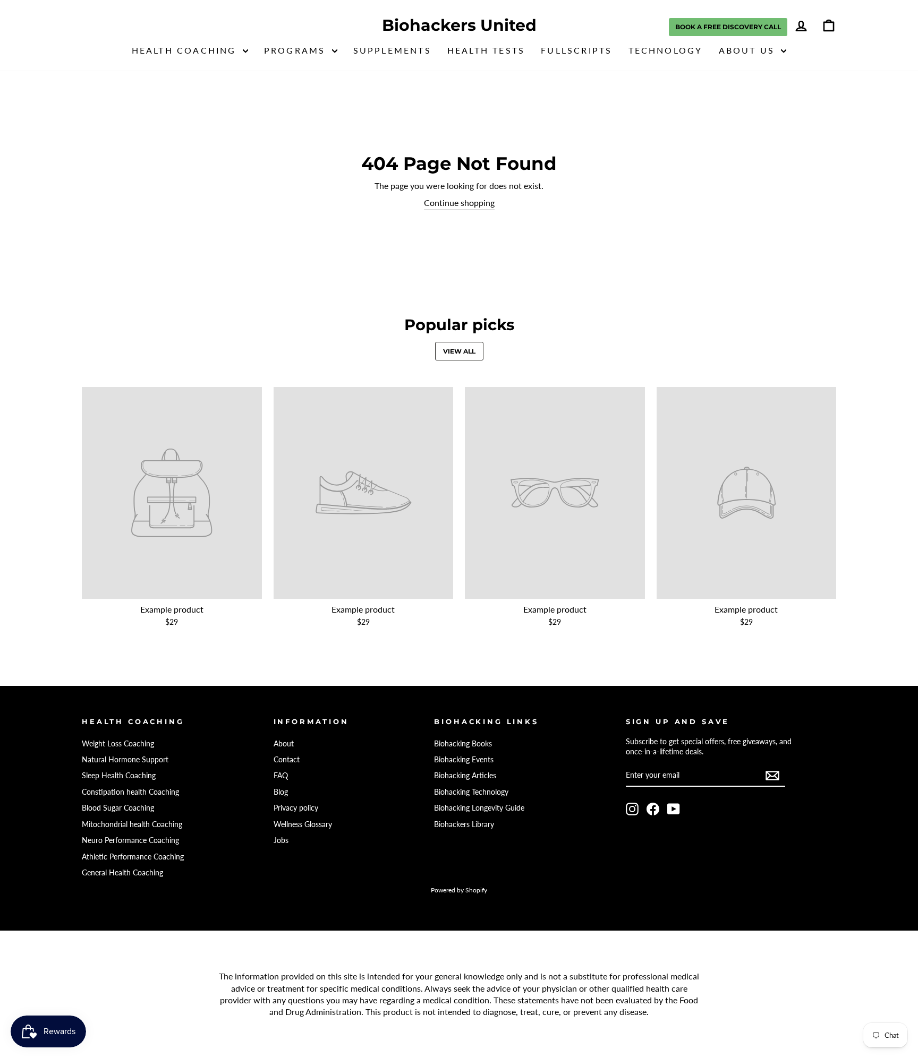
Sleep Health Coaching (119, 775)
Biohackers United (459, 25)
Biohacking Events (464, 759)
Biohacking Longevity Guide (479, 808)
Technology (665, 50)
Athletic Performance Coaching (133, 857)
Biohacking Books (463, 743)
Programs (296, 50)
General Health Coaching (122, 872)
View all (459, 351)
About (284, 743)
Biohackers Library (464, 824)
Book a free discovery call (728, 27)
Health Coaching (186, 50)
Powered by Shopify (459, 890)
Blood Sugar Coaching (118, 808)
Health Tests (486, 50)
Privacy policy (296, 808)
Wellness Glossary (303, 824)
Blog (281, 792)
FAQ (281, 775)
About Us (749, 50)
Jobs (281, 840)
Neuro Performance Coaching (130, 840)
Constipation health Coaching (130, 792)
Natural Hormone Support (125, 759)
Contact (287, 759)
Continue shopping (459, 202)
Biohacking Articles (465, 775)
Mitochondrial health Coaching (132, 824)
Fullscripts (576, 50)
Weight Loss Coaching (118, 743)
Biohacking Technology (471, 792)
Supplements (392, 50)
